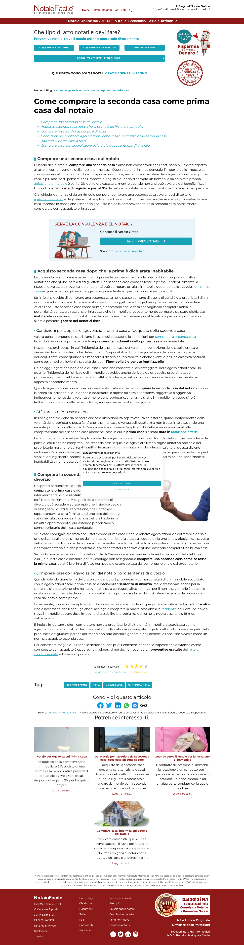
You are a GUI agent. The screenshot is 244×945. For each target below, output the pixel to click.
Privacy (52, 925)
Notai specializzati (120, 898)
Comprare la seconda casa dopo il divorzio (74, 131)
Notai (124, 10)
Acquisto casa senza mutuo (99, 47)
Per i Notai (85, 930)
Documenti (86, 908)
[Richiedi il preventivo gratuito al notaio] (190, 72)
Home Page (86, 898)
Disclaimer (40, 931)
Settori (96, 10)
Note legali (40, 925)
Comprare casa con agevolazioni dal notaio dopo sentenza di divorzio (95, 145)
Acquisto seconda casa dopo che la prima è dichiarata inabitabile (92, 126)
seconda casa (139, 685)
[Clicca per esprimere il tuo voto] (146, 666)
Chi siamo (85, 903)
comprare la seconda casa (175, 337)
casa (96, 685)
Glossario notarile (120, 925)
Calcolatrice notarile (121, 914)
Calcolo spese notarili (122, 908)
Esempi (114, 903)
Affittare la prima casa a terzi (63, 141)
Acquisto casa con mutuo (54, 47)
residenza (168, 609)
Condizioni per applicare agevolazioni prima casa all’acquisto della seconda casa (103, 136)
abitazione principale (50, 184)
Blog (49, 90)
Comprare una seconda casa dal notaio (71, 122)
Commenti (86, 925)
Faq (116, 10)
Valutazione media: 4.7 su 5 (122, 672)
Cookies (39, 936)
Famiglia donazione (145, 47)
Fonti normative (119, 919)
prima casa (114, 685)
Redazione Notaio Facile (62, 712)
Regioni (107, 10)
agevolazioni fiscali (48, 199)
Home (86, 10)
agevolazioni (76, 685)
